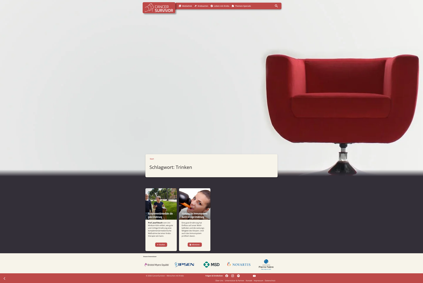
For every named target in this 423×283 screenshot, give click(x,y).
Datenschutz (270, 280)
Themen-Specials (241, 6)
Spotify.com (246, 275)
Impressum (258, 280)
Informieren (194, 244)
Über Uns (219, 280)
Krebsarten (201, 6)
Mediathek (185, 6)
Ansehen (161, 244)
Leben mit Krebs (219, 6)
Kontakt (249, 280)
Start (152, 159)
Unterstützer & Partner (234, 280)
